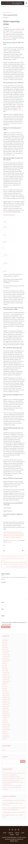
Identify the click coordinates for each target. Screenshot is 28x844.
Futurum (9, 542)
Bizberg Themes (14, 840)
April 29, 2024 (6, 12)
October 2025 (6, 658)
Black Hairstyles (6, 803)
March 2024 (5, 692)
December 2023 (6, 697)
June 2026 (5, 643)
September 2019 (6, 729)
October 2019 (6, 728)
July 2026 (5, 642)
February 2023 (6, 706)
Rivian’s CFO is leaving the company (11, 776)
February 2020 (6, 724)
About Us (10, 832)
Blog (4, 749)
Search (5, 757)
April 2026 (5, 647)
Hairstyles (5, 812)
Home (4, 832)
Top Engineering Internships (18, 800)
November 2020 (6, 715)
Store (23, 832)
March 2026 (5, 649)
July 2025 (5, 663)
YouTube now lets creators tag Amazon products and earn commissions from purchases (12, 787)
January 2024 (6, 695)
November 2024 (6, 677)
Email (2, 609)
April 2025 (5, 668)
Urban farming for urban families (17, 812)
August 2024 (6, 683)
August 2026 (6, 640)
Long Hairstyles (6, 800)
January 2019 (6, 735)
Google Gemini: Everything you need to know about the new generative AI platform (15, 565)
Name (2, 602)
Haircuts (5, 815)
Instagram (20, 109)
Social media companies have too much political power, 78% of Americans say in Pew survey (13, 558)
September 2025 (6, 659)
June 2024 (5, 686)
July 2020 (5, 719)
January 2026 (6, 652)
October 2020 (6, 717)
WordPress (13, 839)
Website (3, 615)
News (17, 834)
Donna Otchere (9, 32)
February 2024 (6, 694)
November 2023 (6, 699)
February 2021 (6, 713)
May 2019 (5, 731)
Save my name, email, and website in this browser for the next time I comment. (14, 623)
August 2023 (6, 704)
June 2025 (5, 665)
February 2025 (6, 672)
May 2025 (5, 667)
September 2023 (6, 703)
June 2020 (5, 720)
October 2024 (6, 679)
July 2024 (5, 685)
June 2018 (5, 738)
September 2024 (6, 681)
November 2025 (6, 656)
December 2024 (6, 676)
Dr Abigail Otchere (18, 31)
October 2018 (6, 736)
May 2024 (5, 688)
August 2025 (6, 661)
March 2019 (5, 733)
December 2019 (6, 726)
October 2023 (6, 701)
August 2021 (6, 711)
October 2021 (6, 710)
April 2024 (5, 690)
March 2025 (5, 670)
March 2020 (5, 722)
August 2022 (6, 708)
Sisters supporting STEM (14, 540)
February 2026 (6, 651)
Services (17, 832)
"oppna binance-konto (8, 807)
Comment (3, 582)
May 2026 (5, 645)
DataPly (12, 834)
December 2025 (6, 654)
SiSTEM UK (8, 37)
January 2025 (6, 674)
